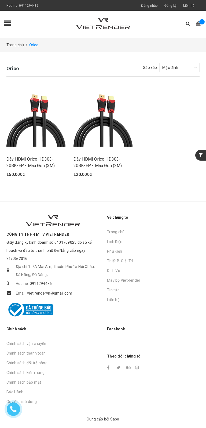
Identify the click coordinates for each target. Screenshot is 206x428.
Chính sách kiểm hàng (25, 372)
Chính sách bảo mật (23, 382)
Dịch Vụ (113, 270)
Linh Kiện (114, 241)
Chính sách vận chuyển (26, 343)
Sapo (114, 419)
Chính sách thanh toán (26, 353)
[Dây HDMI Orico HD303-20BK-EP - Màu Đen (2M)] (103, 117)
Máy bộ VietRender (123, 280)
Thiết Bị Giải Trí (120, 261)
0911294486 (29, 6)
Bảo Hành (14, 392)
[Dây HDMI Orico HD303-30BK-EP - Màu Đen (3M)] (35, 117)
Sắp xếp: (150, 67)
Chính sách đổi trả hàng (26, 363)
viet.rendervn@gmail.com (49, 293)
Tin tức (113, 290)
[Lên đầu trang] (196, 411)
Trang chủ (115, 232)
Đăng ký (170, 6)
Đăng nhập (149, 6)
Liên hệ (188, 6)
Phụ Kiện (114, 251)
